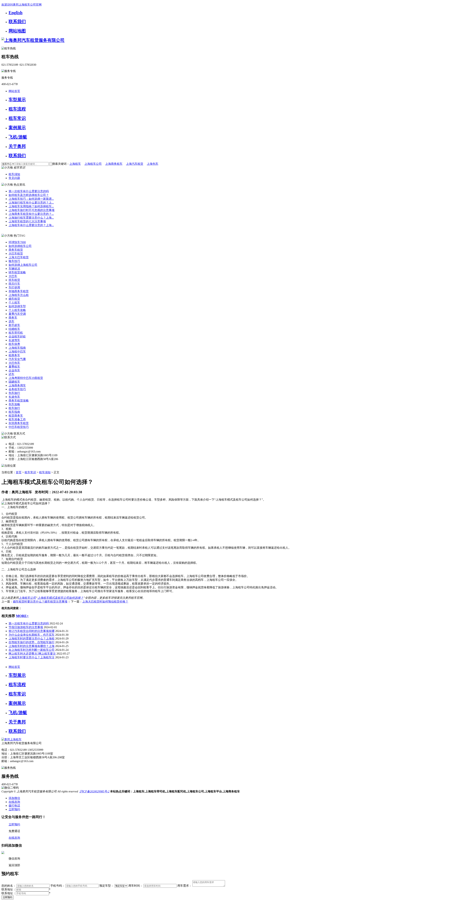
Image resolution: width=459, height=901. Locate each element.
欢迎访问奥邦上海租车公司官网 (21, 4)
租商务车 (14, 355)
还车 (11, 374)
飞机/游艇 (18, 137)
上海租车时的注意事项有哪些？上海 (32, 646)
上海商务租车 (113, 163)
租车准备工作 (17, 419)
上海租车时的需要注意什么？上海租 (32, 638)
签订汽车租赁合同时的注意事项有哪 (32, 630)
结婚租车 (14, 328)
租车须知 (14, 174)
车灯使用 (14, 287)
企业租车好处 (17, 336)
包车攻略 (14, 404)
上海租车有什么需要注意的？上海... (31, 225)
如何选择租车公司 (20, 246)
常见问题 (14, 177)
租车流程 (17, 109)
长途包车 (14, 396)
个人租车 (14, 302)
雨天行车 (14, 283)
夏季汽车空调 (17, 313)
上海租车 (75, 163)
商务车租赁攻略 (19, 400)
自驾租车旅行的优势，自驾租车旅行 (32, 642)
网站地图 (17, 31)
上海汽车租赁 (134, 163)
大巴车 (13, 276)
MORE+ (22, 616)
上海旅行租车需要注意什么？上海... (31, 217)
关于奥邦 (17, 146)
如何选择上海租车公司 (23, 264)
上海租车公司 (93, 163)
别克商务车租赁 (19, 423)
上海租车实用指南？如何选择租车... (31, 206)
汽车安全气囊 (17, 359)
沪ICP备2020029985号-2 (94, 791)
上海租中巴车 (17, 351)
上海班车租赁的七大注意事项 (27, 221)
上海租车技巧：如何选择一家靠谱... (31, 198)
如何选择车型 (17, 306)
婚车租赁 (14, 298)
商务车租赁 (16, 249)
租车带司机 (16, 332)
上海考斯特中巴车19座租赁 (26, 377)
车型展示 (17, 99)
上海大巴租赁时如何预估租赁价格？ (105, 601)
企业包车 (14, 370)
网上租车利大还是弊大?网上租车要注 (32, 653)
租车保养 (14, 344)
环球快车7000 (17, 242)
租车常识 (17, 118)
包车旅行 (14, 393)
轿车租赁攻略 (17, 272)
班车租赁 (14, 279)
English (15, 12)
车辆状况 (14, 268)
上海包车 (152, 163)
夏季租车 (14, 366)
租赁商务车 (16, 415)
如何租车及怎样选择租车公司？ (29, 195)
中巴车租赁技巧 (19, 426)
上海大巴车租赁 (19, 257)
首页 (19, 472)
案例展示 (17, 127)
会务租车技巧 (17, 389)
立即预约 (7, 897)
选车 (11, 321)
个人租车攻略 (17, 310)
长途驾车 (14, 340)
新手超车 (14, 325)
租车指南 (14, 411)
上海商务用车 (17, 385)
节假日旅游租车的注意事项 (26, 627)
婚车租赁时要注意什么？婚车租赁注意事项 (40, 601)
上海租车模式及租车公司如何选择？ (60, 597)
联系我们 (17, 21)
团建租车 (14, 381)
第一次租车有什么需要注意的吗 (29, 191)
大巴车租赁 (16, 253)
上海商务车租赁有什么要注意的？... (31, 213)
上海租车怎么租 (19, 295)
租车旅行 (14, 408)
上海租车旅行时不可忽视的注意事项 (32, 210)
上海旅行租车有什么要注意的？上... (31, 202)
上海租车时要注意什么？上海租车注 (32, 657)
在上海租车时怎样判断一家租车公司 (32, 649)
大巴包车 (14, 362)
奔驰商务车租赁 (19, 291)
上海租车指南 (17, 347)
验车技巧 (14, 261)
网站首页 (14, 91)
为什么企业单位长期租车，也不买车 (32, 634)
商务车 (13, 317)
